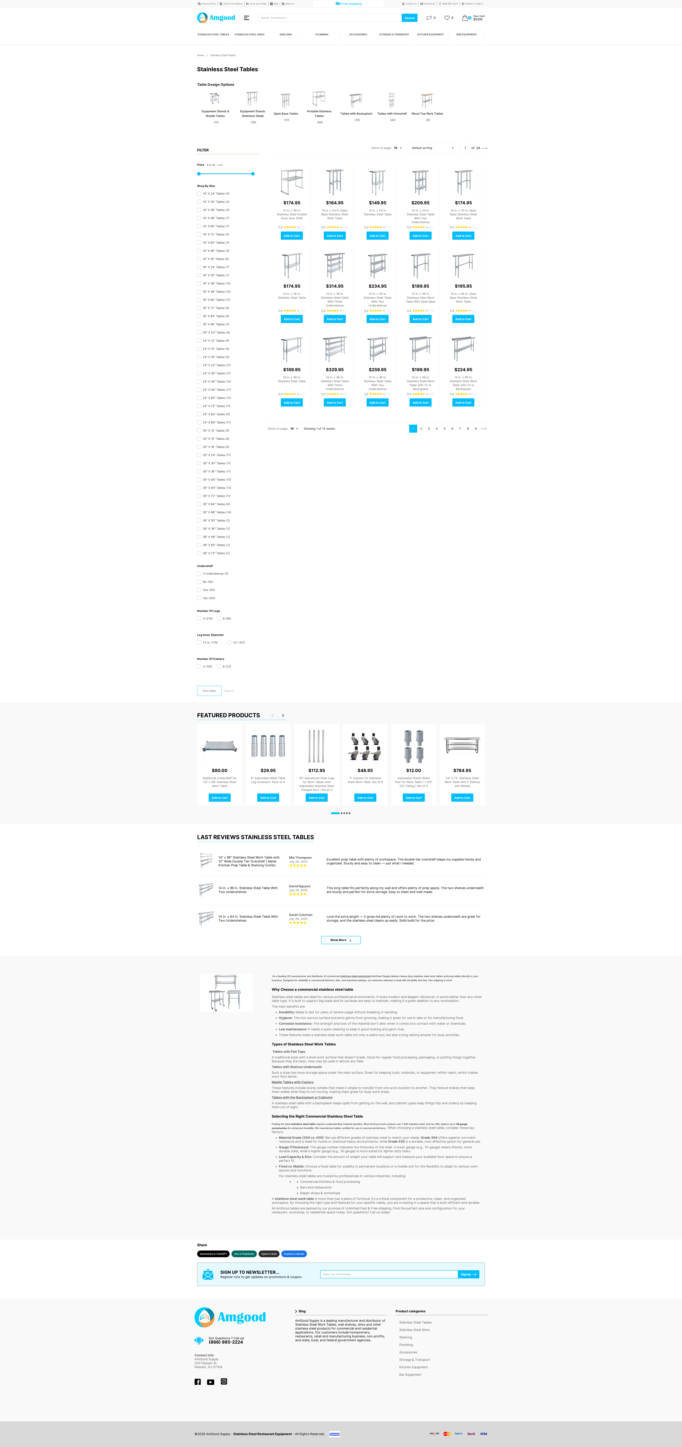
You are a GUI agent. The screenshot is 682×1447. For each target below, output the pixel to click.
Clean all (229, 690)
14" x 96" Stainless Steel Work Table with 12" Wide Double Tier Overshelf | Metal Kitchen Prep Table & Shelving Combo (249, 861)
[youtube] (211, 1384)
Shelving (286, 34)
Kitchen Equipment (430, 34)
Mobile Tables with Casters (293, 1082)
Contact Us (411, 3)
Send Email (429, 3)
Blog (276, 3)
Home (200, 55)
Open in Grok (269, 1253)
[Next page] (484, 148)
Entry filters (209, 690)
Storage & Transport (394, 34)
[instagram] (224, 1384)
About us (289, 3)
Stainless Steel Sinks (249, 34)
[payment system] (459, 1436)
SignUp (466, 1274)
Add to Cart (292, 236)
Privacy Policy (209, 3)
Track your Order (258, 3)
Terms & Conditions (232, 3)
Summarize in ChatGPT (213, 1253)
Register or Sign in (474, 3)
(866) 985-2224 (450, 3)
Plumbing (322, 34)
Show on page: (381, 148)
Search (410, 18)
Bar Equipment (466, 34)
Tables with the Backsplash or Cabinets (302, 1097)
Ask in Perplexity (244, 1253)
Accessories (358, 34)
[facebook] (198, 1384)
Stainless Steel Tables (213, 34)
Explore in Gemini (294, 1253)
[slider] (199, 174)
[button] (283, 715)
